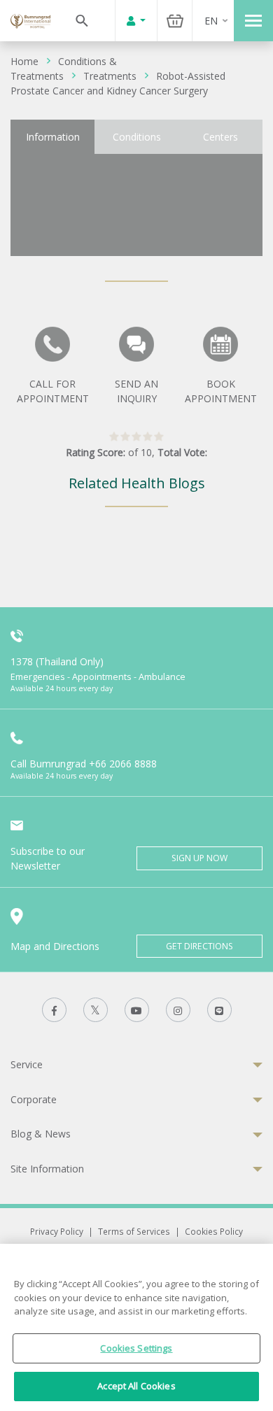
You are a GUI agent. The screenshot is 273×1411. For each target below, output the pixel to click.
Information (53, 136)
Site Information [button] (47, 1168)
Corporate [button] (33, 1099)
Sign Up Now (199, 858)
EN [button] (211, 20)
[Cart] (175, 20)
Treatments (109, 76)
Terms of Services (134, 1231)
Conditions (137, 136)
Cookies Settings (136, 1348)
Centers (220, 136)
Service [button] (26, 1064)
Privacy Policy (56, 1231)
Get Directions (199, 946)
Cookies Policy (214, 1231)
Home (24, 61)
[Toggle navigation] (253, 20)
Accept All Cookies (136, 1386)
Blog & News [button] (40, 1133)
